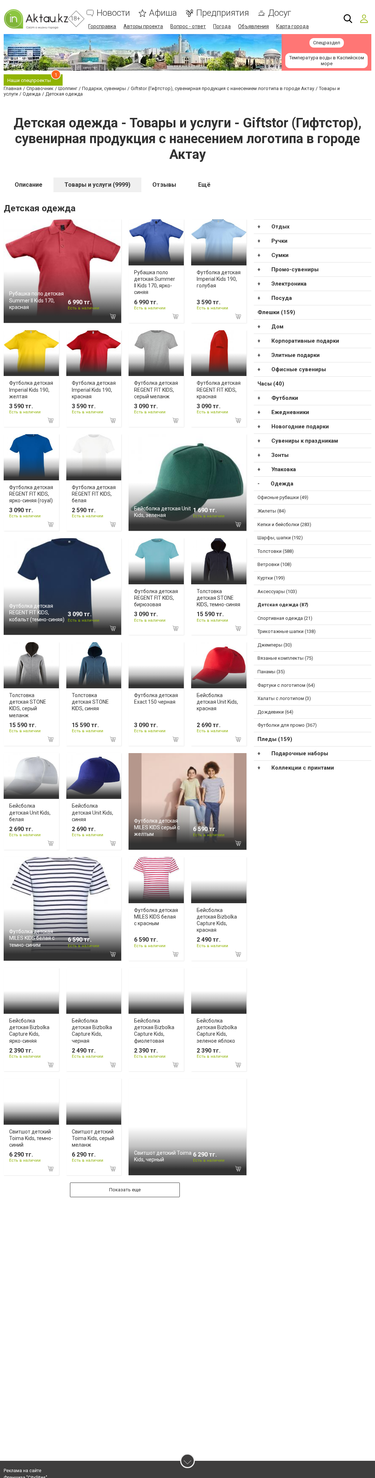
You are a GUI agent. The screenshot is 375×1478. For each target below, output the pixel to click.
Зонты (280, 455)
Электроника (289, 283)
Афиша (163, 13)
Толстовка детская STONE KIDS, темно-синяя (218, 597)
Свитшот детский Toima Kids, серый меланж (93, 1138)
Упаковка (283, 469)
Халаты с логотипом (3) (284, 698)
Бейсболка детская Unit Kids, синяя (92, 812)
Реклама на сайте (22, 1470)
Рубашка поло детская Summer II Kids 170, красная (36, 300)
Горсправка (102, 26)
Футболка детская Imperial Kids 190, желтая (31, 389)
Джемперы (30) (274, 645)
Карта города (292, 26)
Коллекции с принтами (302, 767)
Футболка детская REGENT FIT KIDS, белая (94, 493)
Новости (113, 13)
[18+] (36, 19)
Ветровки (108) (274, 564)
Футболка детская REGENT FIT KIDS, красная (219, 389)
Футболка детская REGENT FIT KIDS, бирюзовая (156, 597)
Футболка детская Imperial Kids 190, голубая (219, 278)
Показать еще (125, 1189)
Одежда (282, 483)
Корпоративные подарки (305, 341)
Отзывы (164, 184)
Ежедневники (290, 412)
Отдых (280, 226)
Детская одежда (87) (282, 604)
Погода (222, 26)
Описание (28, 184)
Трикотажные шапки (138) (286, 631)
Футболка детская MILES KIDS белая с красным (156, 916)
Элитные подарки (295, 355)
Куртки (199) (271, 578)
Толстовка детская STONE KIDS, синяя (90, 701)
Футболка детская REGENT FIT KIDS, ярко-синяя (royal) (31, 493)
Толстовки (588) (275, 551)
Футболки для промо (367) (287, 725)
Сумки (280, 255)
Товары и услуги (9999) (97, 184)
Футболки (284, 398)
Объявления (253, 26)
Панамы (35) (271, 671)
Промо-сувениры (295, 269)
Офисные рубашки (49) (282, 497)
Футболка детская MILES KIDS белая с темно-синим (32, 938)
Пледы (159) (274, 739)
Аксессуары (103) (277, 591)
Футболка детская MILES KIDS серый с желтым (157, 827)
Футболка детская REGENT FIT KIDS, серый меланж (156, 389)
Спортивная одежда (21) (284, 618)
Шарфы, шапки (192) (280, 537)
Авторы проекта (143, 26)
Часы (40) (270, 383)
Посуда (281, 298)
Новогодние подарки (300, 426)
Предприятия (222, 13)
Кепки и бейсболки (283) (284, 524)
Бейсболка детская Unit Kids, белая (30, 812)
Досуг (279, 13)
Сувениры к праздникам (304, 441)
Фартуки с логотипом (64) (286, 685)
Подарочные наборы (299, 753)
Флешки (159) (276, 312)
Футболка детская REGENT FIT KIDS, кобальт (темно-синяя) (36, 612)
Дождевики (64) (275, 712)
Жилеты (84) (271, 511)
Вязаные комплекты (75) (285, 658)
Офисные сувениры (298, 369)
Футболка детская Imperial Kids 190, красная (94, 389)
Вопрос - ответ (188, 26)
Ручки (279, 241)
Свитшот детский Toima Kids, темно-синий (31, 1138)
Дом (277, 326)
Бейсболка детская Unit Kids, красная (217, 701)
